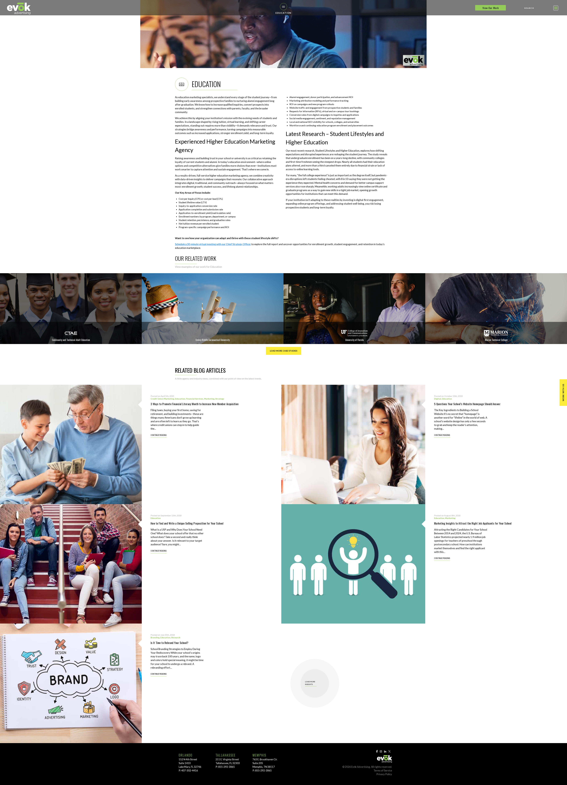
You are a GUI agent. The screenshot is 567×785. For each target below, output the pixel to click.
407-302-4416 (189, 770)
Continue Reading (159, 435)
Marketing (209, 398)
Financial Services (194, 398)
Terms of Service (383, 770)
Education (180, 398)
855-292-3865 (226, 766)
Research (175, 637)
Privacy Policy (384, 774)
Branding (155, 637)
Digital (437, 398)
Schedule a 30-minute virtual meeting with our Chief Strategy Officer (213, 244)
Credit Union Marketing (162, 398)
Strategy (219, 398)
